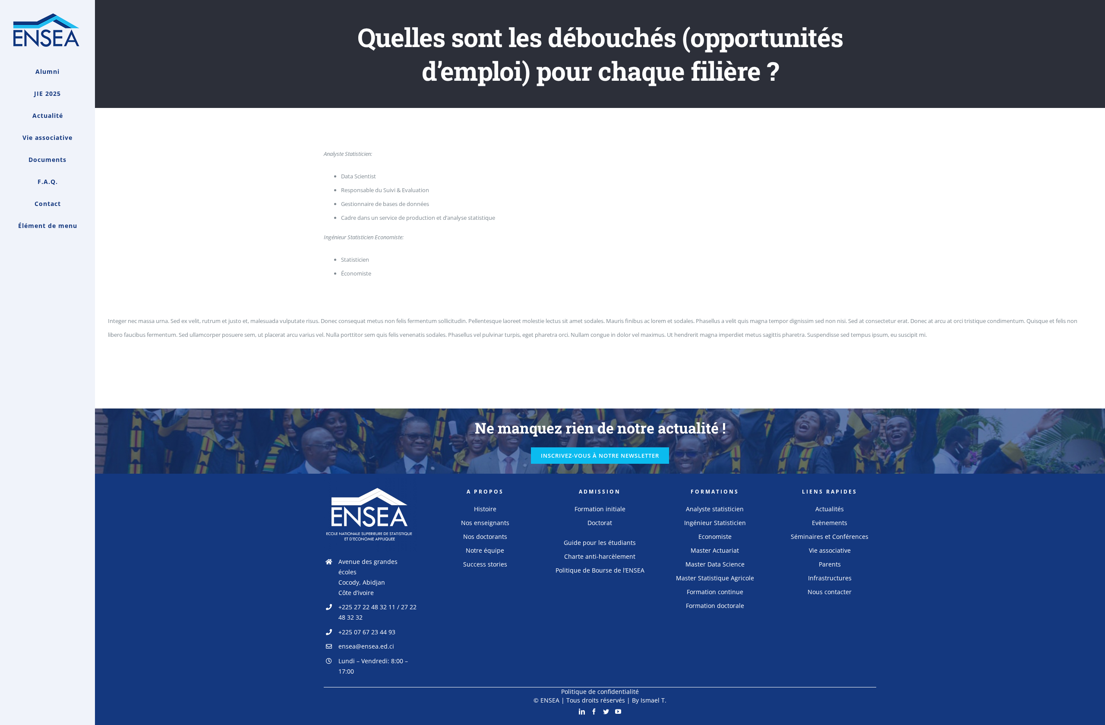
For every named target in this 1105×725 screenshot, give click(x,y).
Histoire (485, 509)
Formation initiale (600, 509)
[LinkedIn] (582, 712)
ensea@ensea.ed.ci (366, 646)
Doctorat (599, 523)
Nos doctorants (485, 536)
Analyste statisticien (715, 509)
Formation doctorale (715, 606)
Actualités (829, 509)
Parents (830, 564)
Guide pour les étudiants (600, 542)
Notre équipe (485, 550)
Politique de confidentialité (600, 691)
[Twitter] (606, 712)
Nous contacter (830, 592)
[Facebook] (594, 712)
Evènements (829, 523)
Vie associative (830, 550)
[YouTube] (618, 712)
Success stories (485, 564)
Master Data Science (715, 564)
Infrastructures (830, 578)
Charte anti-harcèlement (599, 556)
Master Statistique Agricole (715, 578)
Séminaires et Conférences (829, 536)
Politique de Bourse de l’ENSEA (600, 570)
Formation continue (715, 592)
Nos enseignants (485, 523)
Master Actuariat (715, 550)
